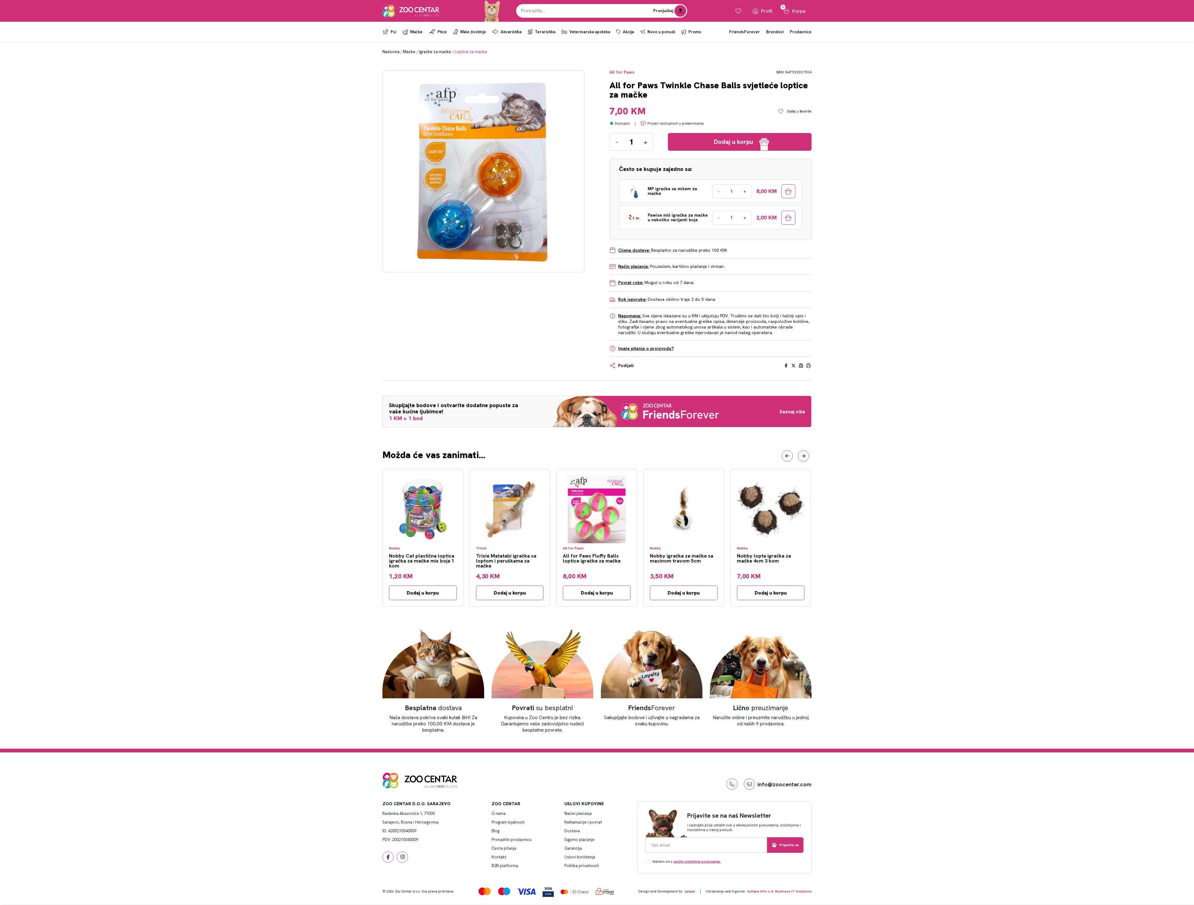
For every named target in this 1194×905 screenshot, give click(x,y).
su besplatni (542, 707)
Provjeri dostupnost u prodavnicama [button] (675, 123)
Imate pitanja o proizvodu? (646, 348)
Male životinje (473, 31)
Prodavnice (801, 31)
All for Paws (621, 72)
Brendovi (775, 31)
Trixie (481, 548)
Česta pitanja (504, 848)
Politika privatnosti (581, 865)
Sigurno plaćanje (579, 839)
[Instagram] (402, 857)
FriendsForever (744, 31)
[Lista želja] (738, 11)
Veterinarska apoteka (589, 31)
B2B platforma (505, 865)
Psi (393, 31)
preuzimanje (760, 707)
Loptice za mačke (471, 51)
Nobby (394, 548)
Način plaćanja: (633, 266)
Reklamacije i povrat (583, 822)
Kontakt (499, 857)
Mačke (416, 31)
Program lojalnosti (508, 822)
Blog (495, 831)
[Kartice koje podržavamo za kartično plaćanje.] (484, 891)
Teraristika (545, 31)
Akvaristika (511, 31)
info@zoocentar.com (784, 784)
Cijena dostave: (634, 250)
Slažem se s (686, 861)
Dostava (572, 831)
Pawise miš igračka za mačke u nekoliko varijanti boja (678, 218)
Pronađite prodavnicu (511, 839)
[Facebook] (388, 857)
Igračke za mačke (435, 51)
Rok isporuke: (632, 299)
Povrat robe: (630, 282)
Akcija (628, 31)
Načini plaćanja (578, 813)
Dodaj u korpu (423, 593)
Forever (651, 707)
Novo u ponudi (661, 31)
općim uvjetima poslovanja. (697, 861)
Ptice (442, 31)
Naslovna (391, 51)
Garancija (573, 848)
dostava (433, 707)
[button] (787, 456)
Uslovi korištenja (579, 857)
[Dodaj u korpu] (788, 191)
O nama (499, 813)
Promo (694, 31)
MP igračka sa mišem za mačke (672, 191)
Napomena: (629, 316)
